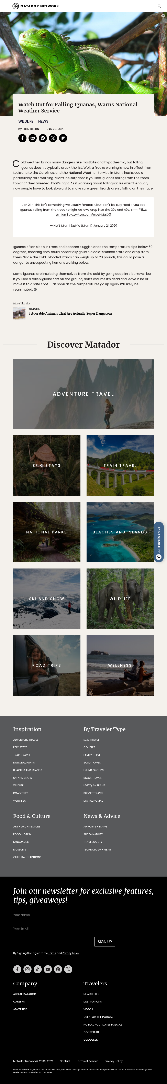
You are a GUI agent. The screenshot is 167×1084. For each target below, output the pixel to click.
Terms (89, 567)
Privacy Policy (108, 567)
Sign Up (124, 557)
